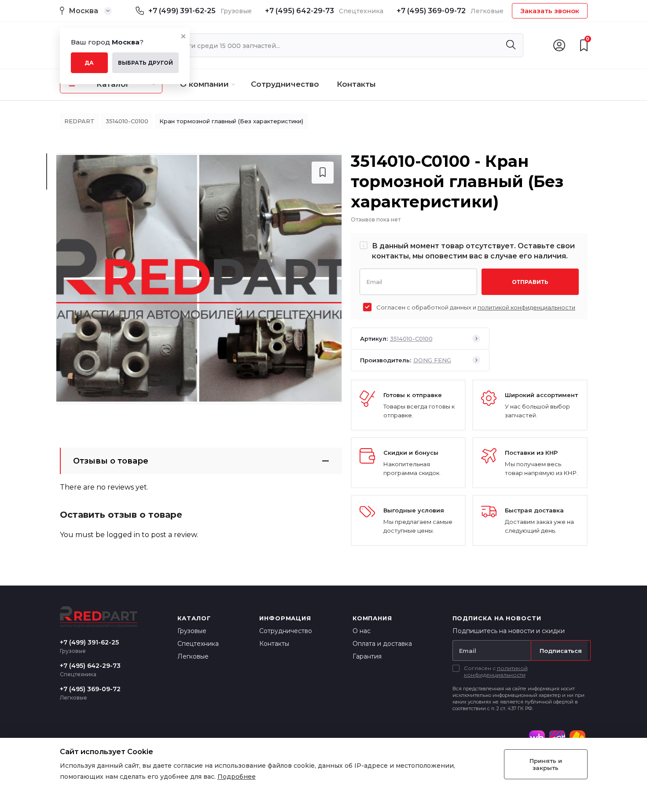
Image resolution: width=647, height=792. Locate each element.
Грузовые (191, 631)
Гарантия (367, 656)
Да (89, 62)
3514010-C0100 (127, 121)
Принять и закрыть (545, 764)
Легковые (193, 656)
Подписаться (561, 650)
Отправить (530, 282)
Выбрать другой (145, 62)
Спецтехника (198, 644)
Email (374, 281)
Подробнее (236, 777)
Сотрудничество (285, 84)
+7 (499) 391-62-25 (182, 11)
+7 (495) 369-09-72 (431, 11)
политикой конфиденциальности (526, 307)
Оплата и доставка (382, 644)
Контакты (356, 84)
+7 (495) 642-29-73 (299, 11)
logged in (123, 534)
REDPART (79, 121)
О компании (204, 84)
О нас (362, 631)
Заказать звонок (549, 11)
